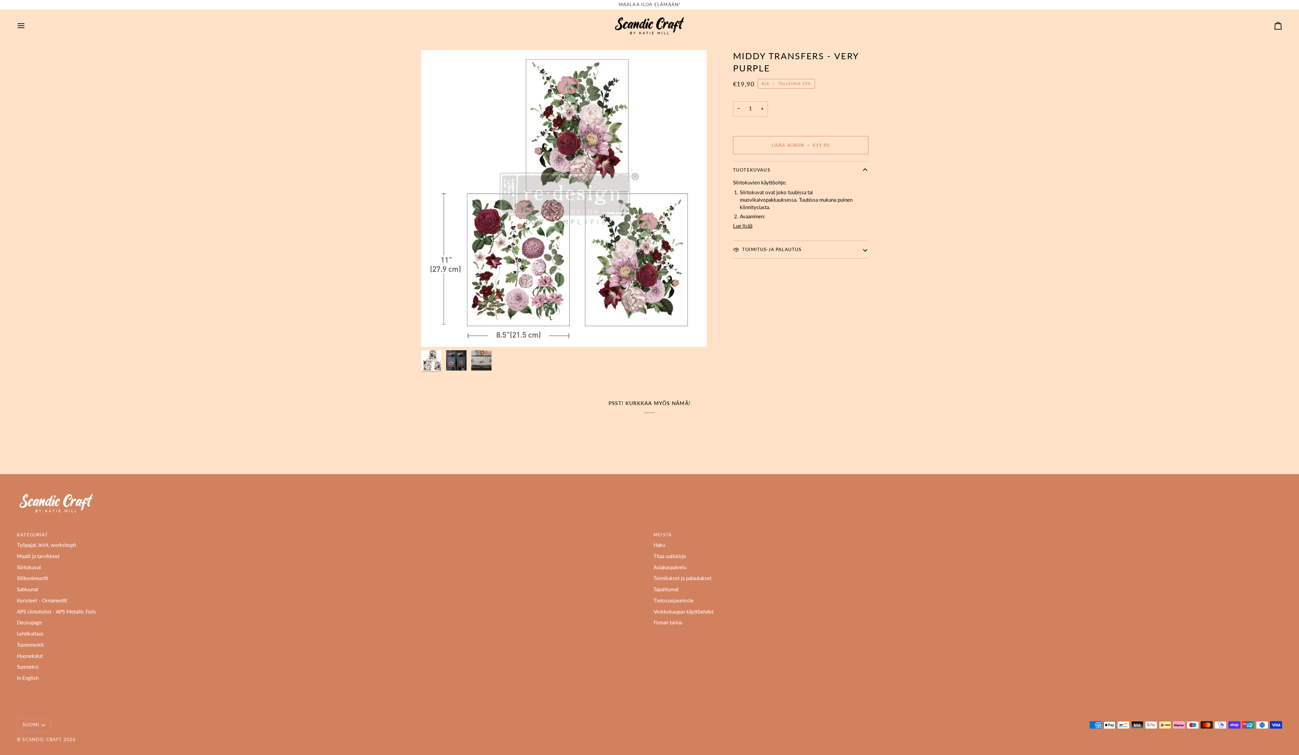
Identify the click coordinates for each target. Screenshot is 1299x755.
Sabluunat (27, 589)
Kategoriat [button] (32, 534)
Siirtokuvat (29, 567)
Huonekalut (30, 656)
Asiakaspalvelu (670, 567)
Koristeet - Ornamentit (42, 600)
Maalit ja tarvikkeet (38, 556)
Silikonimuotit (32, 578)
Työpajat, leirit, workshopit (46, 545)
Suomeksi (28, 667)
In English (28, 678)
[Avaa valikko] (27, 25)
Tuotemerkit (30, 645)
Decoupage (29, 622)
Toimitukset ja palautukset (682, 578)
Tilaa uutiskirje (670, 556)
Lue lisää (742, 226)
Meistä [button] (663, 534)
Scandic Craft (42, 739)
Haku (659, 545)
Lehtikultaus (30, 634)
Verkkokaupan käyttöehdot (683, 612)
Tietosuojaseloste (673, 600)
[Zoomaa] (564, 198)
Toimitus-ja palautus (771, 249)
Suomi (31, 724)
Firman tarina (668, 622)
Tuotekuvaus (751, 170)
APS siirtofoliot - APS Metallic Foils (56, 612)
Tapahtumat (666, 589)
